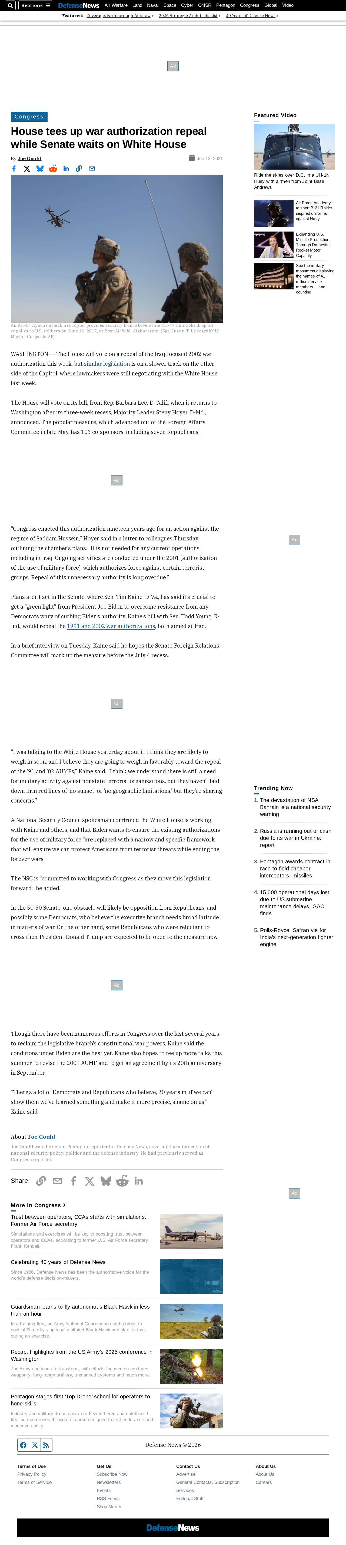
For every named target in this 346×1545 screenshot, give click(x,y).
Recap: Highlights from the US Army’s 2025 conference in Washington (82, 1355)
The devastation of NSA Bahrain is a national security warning (295, 807)
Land (137, 5)
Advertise (185, 1474)
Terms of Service (34, 1482)
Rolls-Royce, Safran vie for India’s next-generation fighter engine (297, 937)
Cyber (187, 5)
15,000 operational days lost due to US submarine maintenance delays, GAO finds (295, 903)
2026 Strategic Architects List (188, 15)
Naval (153, 5)
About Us (265, 1474)
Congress (250, 5)
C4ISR (204, 5)
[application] (294, 147)
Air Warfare (116, 5)
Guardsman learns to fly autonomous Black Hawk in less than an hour (80, 1310)
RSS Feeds (108, 1498)
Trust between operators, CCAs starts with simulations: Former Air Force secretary (79, 1220)
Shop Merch (109, 1506)
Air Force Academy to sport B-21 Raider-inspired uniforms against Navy (315, 210)
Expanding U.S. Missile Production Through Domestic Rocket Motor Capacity (313, 245)
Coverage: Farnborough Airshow (118, 15)
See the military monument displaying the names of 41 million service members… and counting (315, 278)
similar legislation (107, 363)
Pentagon (225, 5)
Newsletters (109, 1482)
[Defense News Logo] (79, 5)
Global (270, 5)
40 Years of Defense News (250, 15)
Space (170, 5)
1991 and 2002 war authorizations (111, 626)
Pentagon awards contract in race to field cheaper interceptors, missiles (295, 869)
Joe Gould (29, 158)
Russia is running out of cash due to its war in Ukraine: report (295, 838)
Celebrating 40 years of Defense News (58, 1262)
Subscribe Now (112, 1474)
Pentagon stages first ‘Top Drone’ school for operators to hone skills (80, 1400)
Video (288, 5)
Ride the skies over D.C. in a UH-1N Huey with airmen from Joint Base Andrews (292, 181)
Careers (264, 1482)
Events (104, 1490)
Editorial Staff (190, 1498)
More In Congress (36, 1205)
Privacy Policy (31, 1474)
